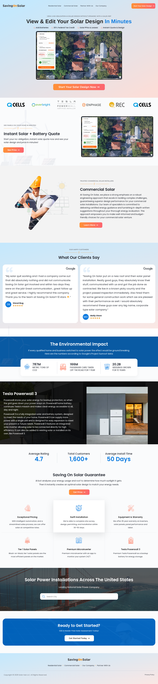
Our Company (101, 6)
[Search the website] (79, 596)
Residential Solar (54, 6)
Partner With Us (86, 6)
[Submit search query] (44, 596)
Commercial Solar (71, 6)
